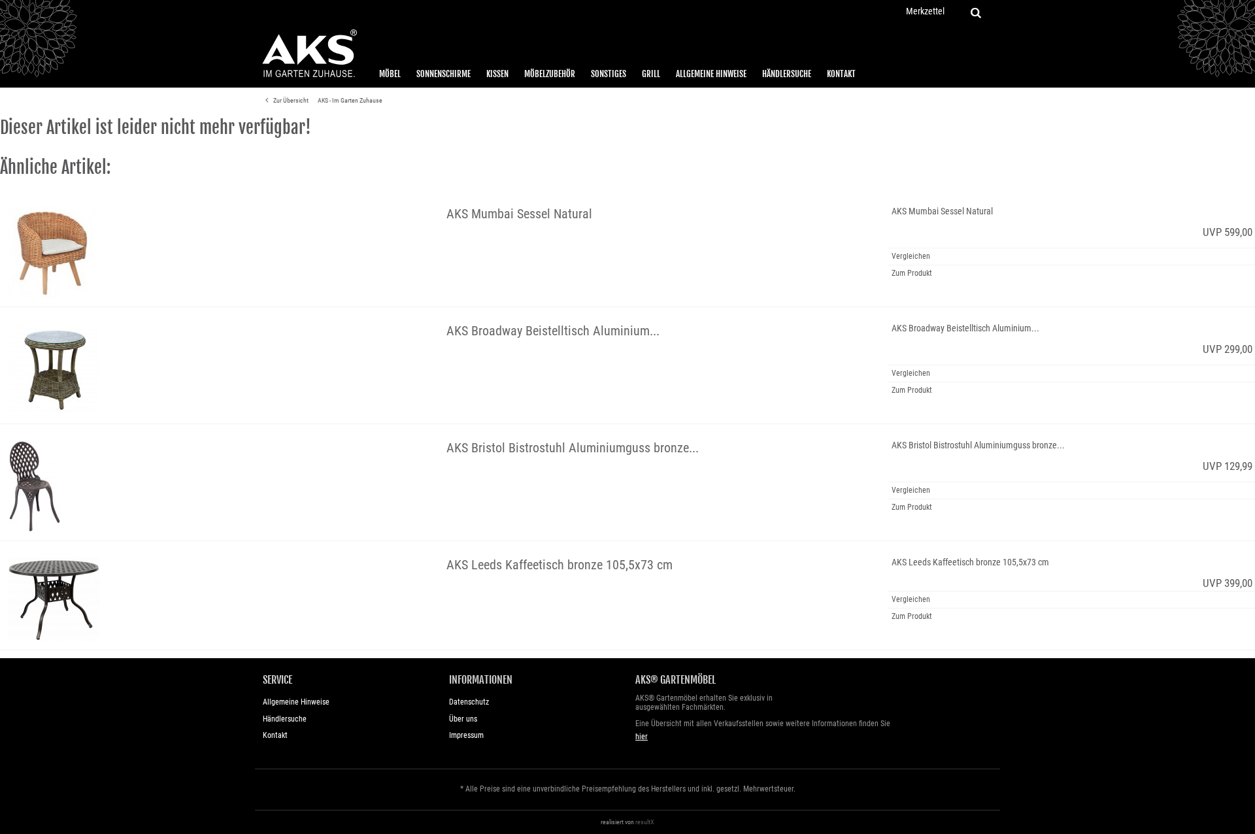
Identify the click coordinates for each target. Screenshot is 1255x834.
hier (641, 736)
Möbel (390, 74)
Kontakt (841, 74)
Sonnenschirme (443, 74)
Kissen (497, 74)
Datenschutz (469, 702)
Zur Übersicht (290, 100)
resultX (644, 822)
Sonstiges (608, 74)
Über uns (463, 719)
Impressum (466, 735)
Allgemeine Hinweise (711, 74)
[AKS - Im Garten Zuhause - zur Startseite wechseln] (309, 53)
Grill (651, 74)
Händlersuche (786, 74)
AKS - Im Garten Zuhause (350, 100)
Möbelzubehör (549, 74)
